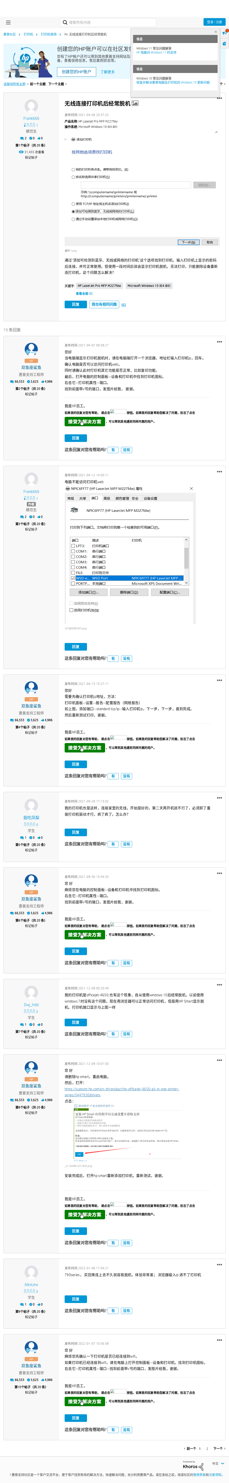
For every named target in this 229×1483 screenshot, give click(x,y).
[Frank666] (31, 106)
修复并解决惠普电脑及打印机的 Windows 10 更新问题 (173, 82)
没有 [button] (126, 450)
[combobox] (108, 22)
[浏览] (7, 22)
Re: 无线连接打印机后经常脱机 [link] (85, 34)
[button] (219, 98)
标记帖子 (31, 157)
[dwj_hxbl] (31, 992)
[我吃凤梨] (31, 805)
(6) (123, 305)
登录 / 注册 (214, 22)
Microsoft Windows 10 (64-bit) (149, 286)
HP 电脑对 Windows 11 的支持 (156, 52)
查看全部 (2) (84, 293)
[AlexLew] (31, 1272)
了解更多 (107, 72)
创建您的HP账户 (76, 72)
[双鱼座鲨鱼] (31, 349)
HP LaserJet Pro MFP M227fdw (99, 286)
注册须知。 (217, 1475)
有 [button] (113, 450)
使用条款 (199, 1475)
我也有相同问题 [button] (104, 304)
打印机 (28, 34)
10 (19, 1387)
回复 (76, 304)
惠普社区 (9, 34)
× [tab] (216, 32)
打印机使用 (49, 34)
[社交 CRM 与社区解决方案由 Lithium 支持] (193, 1465)
